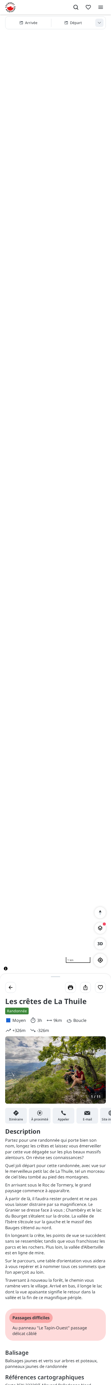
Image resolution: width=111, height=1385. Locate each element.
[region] (55, 496)
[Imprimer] (70, 987)
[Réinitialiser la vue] (100, 912)
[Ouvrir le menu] (101, 7)
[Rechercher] (76, 7)
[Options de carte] (100, 928)
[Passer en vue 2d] (100, 943)
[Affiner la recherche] (99, 23)
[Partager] (85, 987)
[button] (55, 22)
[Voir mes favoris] (88, 7)
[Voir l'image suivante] (96, 1073)
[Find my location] (100, 960)
